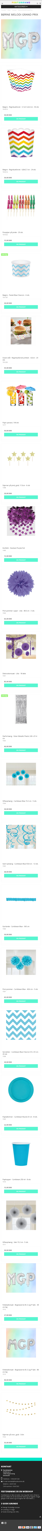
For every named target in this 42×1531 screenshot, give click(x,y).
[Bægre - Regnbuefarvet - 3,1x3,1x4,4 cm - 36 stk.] (21, 85)
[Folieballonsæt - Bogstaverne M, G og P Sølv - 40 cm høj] (21, 1282)
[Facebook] (2, 1523)
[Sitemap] (40, 1517)
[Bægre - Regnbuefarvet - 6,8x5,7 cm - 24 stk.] (21, 147)
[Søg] (37, 3)
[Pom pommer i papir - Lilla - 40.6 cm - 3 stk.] (21, 588)
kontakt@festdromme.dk (16, 1481)
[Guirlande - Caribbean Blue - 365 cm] (21, 904)
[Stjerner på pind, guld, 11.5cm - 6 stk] (21, 463)
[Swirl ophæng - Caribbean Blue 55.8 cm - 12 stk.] (21, 841)
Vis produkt (21, 119)
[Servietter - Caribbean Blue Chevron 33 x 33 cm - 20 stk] (21, 1030)
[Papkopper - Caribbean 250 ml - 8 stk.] (21, 1157)
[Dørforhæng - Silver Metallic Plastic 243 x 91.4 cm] (21, 714)
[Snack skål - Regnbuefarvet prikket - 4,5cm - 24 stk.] (21, 335)
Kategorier (20, 6)
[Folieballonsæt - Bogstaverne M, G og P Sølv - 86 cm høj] (21, 1347)
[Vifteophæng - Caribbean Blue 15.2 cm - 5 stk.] (21, 779)
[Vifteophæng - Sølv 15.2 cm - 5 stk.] (21, 1220)
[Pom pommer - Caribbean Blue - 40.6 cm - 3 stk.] (21, 967)
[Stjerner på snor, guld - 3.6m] (21, 1412)
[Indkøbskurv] (40, 3)
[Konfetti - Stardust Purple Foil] (21, 526)
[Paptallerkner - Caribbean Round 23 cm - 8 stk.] (21, 1094)
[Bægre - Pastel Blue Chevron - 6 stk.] (21, 273)
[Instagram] (5, 1523)
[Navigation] (2, 3)
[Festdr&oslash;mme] (21, 2)
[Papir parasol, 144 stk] (21, 400)
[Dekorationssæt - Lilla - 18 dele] (21, 651)
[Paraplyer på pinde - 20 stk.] (21, 210)
